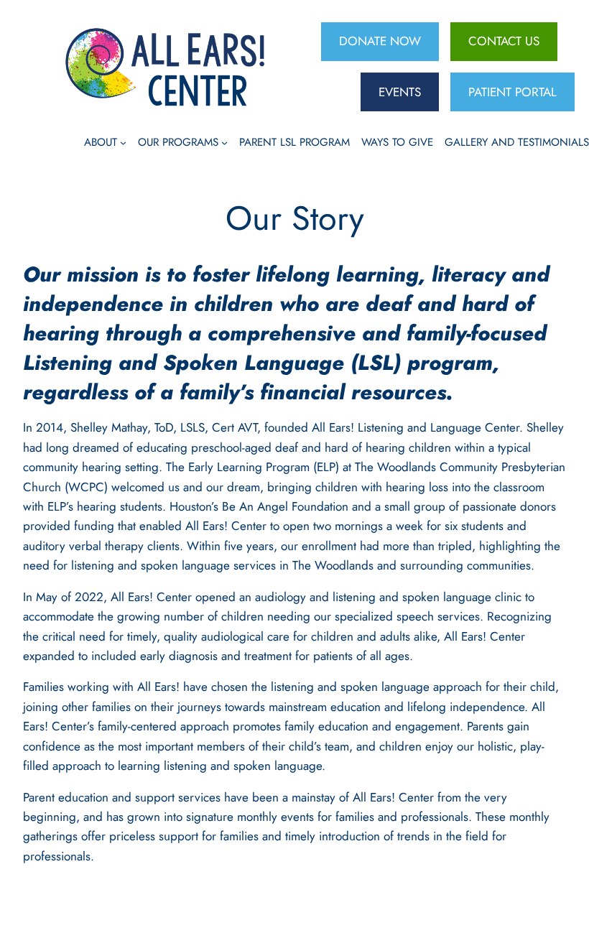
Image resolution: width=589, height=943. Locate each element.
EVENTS (400, 92)
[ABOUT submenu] (123, 142)
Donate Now (380, 41)
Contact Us (503, 41)
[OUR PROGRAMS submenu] (224, 142)
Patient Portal (512, 92)
